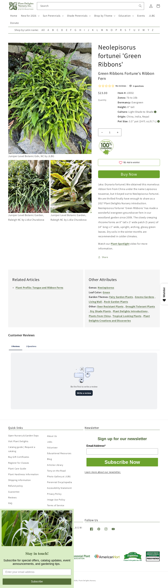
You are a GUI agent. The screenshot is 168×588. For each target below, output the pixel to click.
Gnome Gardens (144, 297)
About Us (52, 436)
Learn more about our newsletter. (103, 472)
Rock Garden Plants (116, 301)
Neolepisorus (106, 287)
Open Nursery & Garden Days (23, 435)
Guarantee (13, 491)
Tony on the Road (56, 470)
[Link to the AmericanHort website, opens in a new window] (107, 557)
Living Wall (95, 301)
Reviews (12, 497)
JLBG (152, 15)
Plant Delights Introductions (130, 311)
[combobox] (90, 6)
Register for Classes (18, 462)
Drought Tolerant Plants (140, 306)
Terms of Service (55, 505)
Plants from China (100, 316)
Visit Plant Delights (18, 441)
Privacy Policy (54, 493)
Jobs (49, 441)
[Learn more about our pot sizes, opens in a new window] (158, 121)
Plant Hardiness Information (23, 474)
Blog (49, 459)
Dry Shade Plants (100, 311)
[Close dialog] (71, 511)
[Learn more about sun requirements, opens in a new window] (155, 112)
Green (106, 292)
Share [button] (105, 257)
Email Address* (95, 445)
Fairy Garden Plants (121, 297)
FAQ (10, 503)
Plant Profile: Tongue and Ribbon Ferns (39, 287)
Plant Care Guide (17, 468)
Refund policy (15, 485)
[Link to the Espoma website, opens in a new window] (132, 560)
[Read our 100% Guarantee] (106, 154)
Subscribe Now (122, 462)
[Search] (140, 6)
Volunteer (52, 447)
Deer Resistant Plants (110, 306)
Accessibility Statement (59, 487)
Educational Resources (59, 453)
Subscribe (37, 581)
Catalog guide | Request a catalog (21, 449)
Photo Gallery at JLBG (59, 476)
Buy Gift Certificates (18, 456)
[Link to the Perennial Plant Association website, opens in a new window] (78, 558)
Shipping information (19, 480)
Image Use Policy (56, 499)
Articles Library (55, 464)
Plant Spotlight (120, 243)
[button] (30, 16)
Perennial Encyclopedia (59, 482)
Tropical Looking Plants (127, 316)
